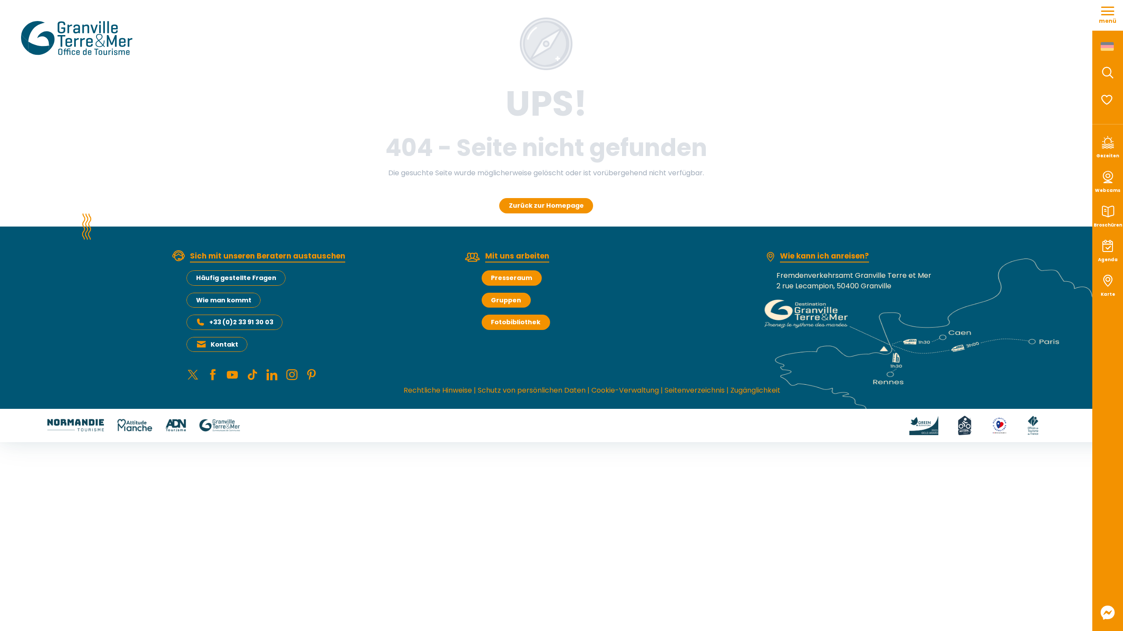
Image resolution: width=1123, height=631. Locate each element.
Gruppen (506, 300)
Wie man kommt (223, 300)
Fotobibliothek (515, 322)
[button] (1107, 72)
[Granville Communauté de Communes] (219, 425)
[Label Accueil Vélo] (964, 425)
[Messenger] (1107, 612)
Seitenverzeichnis (695, 390)
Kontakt (224, 344)
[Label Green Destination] (923, 425)
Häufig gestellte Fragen (236, 277)
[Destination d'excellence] (999, 425)
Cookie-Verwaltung (625, 390)
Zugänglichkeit (755, 390)
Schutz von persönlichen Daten (532, 390)
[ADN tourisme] (175, 425)
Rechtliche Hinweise (438, 390)
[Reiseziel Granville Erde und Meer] (78, 38)
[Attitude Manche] (134, 425)
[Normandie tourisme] (75, 425)
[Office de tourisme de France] (1033, 425)
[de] (1107, 46)
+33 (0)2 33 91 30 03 (241, 322)
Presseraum (511, 277)
